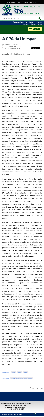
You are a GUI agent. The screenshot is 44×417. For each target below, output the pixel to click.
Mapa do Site (33, 2)
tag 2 (19, 372)
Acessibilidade (11, 2)
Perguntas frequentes (20, 22)
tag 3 (25, 372)
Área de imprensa (36, 24)
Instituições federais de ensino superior (21, 378)
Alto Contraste (22, 2)
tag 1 (13, 372)
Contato (31, 22)
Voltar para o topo (36, 388)
